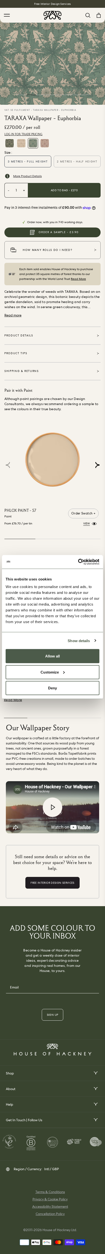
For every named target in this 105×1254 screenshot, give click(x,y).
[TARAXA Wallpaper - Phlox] (21, 143)
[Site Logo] (52, 15)
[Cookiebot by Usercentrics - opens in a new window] (78, 562)
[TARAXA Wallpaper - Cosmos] (45, 143)
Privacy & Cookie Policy (50, 1199)
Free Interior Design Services (52, 4)
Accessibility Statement (50, 1206)
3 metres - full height (28, 161)
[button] (97, 465)
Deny (52, 688)
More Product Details (27, 176)
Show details (79, 640)
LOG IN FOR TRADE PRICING (23, 134)
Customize (50, 672)
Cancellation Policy (50, 1214)
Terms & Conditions (50, 1192)
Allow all (52, 656)
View (86, 523)
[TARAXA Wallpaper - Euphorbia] (33, 143)
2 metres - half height (77, 161)
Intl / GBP (51, 1169)
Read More (78, 279)
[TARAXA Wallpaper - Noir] (9, 143)
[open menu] (95, 1073)
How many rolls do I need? (47, 250)
